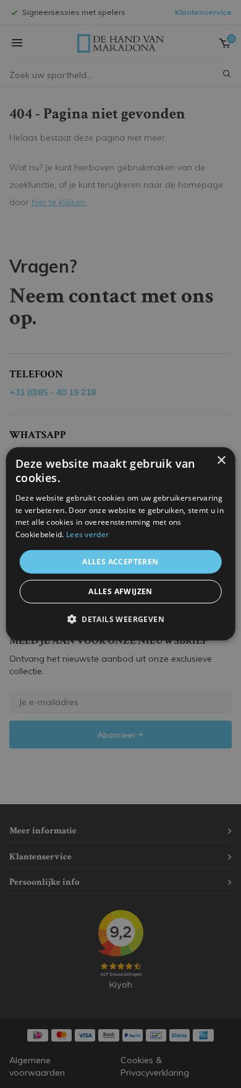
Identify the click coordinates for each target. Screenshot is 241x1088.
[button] (120, 619)
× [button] (221, 460)
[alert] (120, 544)
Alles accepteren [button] (120, 561)
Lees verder (87, 534)
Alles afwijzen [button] (120, 591)
